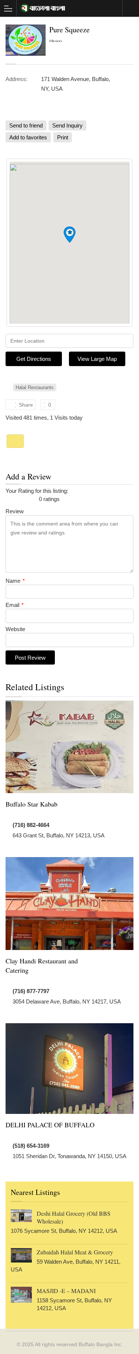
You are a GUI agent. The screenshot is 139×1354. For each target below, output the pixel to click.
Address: (16, 79)
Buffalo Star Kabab (31, 803)
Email (15, 605)
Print (62, 137)
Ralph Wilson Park (15, 441)
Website (15, 629)
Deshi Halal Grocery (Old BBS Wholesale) (73, 1217)
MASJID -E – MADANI (66, 1291)
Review (15, 511)
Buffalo (131, 8)
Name (15, 581)
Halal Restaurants (35, 387)
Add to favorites (28, 137)
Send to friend (26, 125)
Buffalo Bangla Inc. (101, 1344)
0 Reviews (55, 41)
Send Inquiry (67, 125)
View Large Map (97, 359)
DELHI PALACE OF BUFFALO (50, 1124)
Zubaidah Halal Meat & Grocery (75, 1252)
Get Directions (33, 359)
